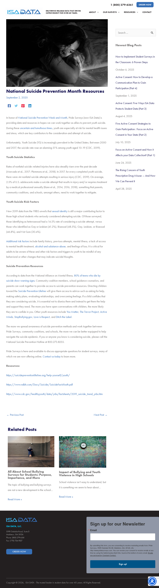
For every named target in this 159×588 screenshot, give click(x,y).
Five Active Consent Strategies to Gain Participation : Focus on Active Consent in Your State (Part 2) (134, 129)
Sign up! (123, 564)
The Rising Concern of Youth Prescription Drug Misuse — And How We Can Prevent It (135, 175)
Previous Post (15, 414)
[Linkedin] (29, 105)
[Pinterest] (23, 105)
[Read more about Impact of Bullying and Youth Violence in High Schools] (82, 451)
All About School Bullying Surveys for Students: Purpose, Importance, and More (30, 475)
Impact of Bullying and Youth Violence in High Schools (79, 473)
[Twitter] (16, 105)
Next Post (100, 414)
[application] (97, 12)
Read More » (15, 499)
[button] (145, 4)
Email (93, 530)
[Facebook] (9, 105)
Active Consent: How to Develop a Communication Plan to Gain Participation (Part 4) (134, 82)
